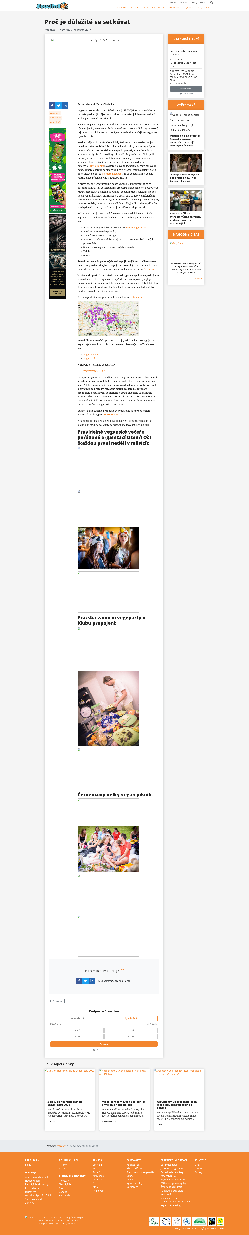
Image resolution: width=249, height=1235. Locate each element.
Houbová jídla (32, 1180)
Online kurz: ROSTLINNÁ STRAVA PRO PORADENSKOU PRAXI (184, 77)
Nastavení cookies (215, 1228)
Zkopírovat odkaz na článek (115, 981)
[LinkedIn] (65, 105)
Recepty (134, 7)
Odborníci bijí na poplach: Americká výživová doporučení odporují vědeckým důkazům (185, 140)
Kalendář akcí (134, 1164)
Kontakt (203, 2)
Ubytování (188, 7)
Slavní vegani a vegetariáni (141, 1172)
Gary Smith (197, 278)
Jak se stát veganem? (172, 1168)
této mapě (136, 297)
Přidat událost (134, 1168)
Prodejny (174, 7)
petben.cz (72, 1223)
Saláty (62, 1168)
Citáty (130, 1175)
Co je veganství (169, 1164)
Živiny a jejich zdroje (171, 1187)
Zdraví (96, 1172)
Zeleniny (29, 1202)
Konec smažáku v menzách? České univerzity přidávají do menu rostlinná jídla (185, 218)
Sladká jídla (65, 1184)
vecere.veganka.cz (135, 227)
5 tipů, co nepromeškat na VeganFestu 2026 (64, 1103)
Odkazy (193, 2)
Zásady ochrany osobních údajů (189, 1228)
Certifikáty (132, 1187)
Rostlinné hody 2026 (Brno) (183, 51)
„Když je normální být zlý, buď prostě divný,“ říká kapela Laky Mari (184, 178)
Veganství (203, 7)
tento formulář (113, 414)
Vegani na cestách (170, 1198)
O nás (173, 2)
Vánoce (63, 1191)
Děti (95, 1183)
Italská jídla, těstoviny (36, 1184)
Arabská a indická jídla (37, 1177)
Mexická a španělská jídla (38, 1195)
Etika (95, 1168)
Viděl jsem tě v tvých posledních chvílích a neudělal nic (124, 1103)
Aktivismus (98, 1175)
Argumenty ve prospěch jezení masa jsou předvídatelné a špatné (177, 1104)
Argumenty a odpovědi (173, 1179)
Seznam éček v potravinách (175, 1201)
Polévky (29, 1164)
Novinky (121, 7)
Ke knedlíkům (32, 1188)
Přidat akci (187, 93)
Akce (145, 7)
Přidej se (183, 2)
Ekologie (97, 1164)
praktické (55, 122)
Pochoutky (64, 1195)
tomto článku (96, 165)
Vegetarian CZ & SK (94, 370)
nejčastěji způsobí (112, 173)
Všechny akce (186, 88)
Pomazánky (65, 1180)
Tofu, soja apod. (33, 1199)
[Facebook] (213, 8)
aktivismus (56, 117)
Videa (130, 1179)
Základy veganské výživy (173, 1183)
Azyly (95, 1187)
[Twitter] (58, 105)
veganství (55, 113)
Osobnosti (98, 1179)
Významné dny (135, 1183)
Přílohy (63, 1164)
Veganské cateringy (171, 1205)
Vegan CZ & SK (91, 354)
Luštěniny (30, 1191)
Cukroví (63, 1188)
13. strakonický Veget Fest (183, 62)
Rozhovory (98, 1190)
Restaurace (158, 7)
